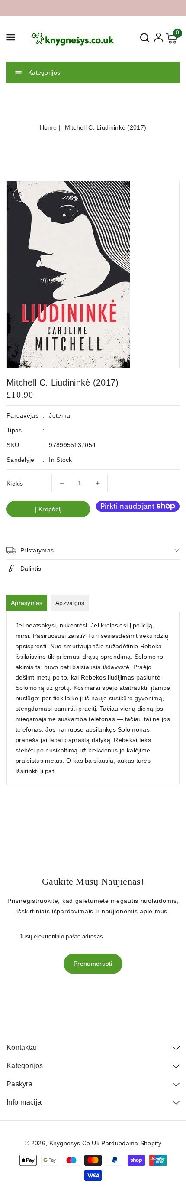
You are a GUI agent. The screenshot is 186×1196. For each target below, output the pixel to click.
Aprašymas (27, 602)
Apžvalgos (70, 602)
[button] (10, 39)
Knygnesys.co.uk (74, 1143)
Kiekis (14, 483)
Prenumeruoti (93, 963)
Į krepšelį (48, 509)
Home (48, 127)
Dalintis (30, 568)
